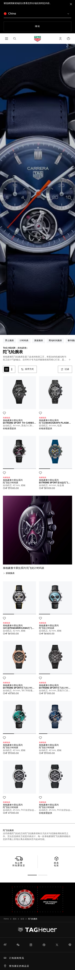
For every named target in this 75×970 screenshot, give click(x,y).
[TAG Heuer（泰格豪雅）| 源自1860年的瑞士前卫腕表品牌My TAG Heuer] (37, 930)
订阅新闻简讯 (16, 958)
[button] (60, 38)
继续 (45, 26)
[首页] (37, 38)
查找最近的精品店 (19, 966)
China (11, 13)
